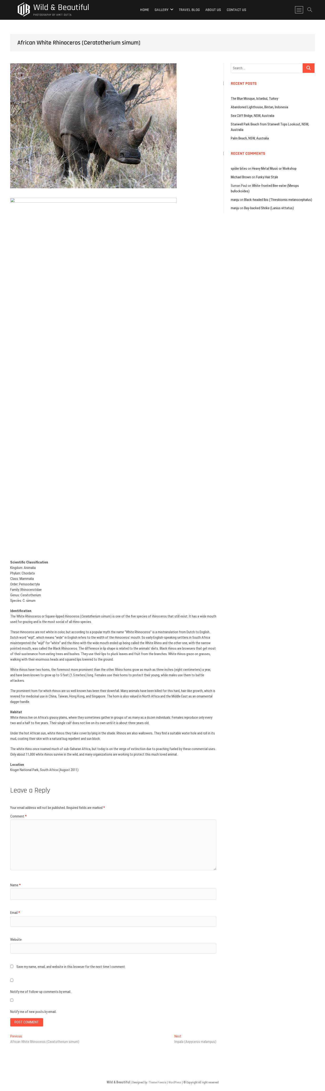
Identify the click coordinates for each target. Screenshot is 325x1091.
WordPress (174, 1082)
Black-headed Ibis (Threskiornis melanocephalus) (278, 200)
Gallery (161, 9)
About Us (213, 9)
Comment (18, 816)
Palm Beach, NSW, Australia (250, 138)
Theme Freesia (157, 1082)
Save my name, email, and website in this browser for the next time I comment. (71, 967)
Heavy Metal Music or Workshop (274, 168)
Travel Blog (189, 9)
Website (16, 939)
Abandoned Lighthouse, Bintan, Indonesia (259, 107)
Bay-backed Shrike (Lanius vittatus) (269, 208)
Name (15, 885)
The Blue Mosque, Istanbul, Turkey (254, 98)
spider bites (239, 168)
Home (144, 9)
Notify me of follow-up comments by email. (40, 992)
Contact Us (236, 9)
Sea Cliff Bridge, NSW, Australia (252, 116)
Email (15, 913)
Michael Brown (241, 177)
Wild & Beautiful (61, 7)
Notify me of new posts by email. (33, 1012)
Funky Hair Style (267, 177)
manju (235, 200)
